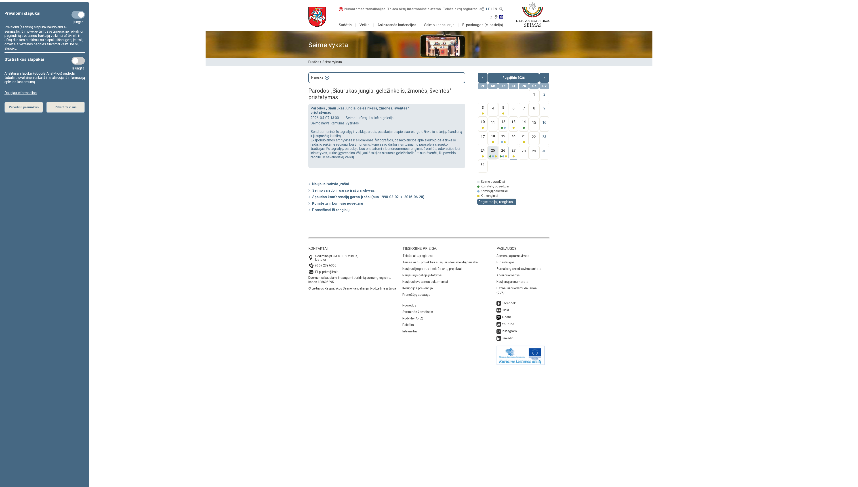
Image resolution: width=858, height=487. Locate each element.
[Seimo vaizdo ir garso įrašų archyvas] (309, 190)
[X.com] (498, 317)
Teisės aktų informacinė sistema (414, 9)
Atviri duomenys (508, 275)
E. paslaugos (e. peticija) (482, 25)
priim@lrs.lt (330, 272)
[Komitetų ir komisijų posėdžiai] (309, 203)
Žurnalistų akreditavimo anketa (518, 269)
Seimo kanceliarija (439, 25)
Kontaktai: (318, 248)
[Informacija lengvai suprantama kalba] (501, 17)
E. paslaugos (505, 262)
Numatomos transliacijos (364, 9)
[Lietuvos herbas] (317, 17)
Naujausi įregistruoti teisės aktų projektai (432, 269)
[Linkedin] (498, 338)
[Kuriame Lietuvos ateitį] (520, 364)
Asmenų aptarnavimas (512, 256)
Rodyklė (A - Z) (412, 318)
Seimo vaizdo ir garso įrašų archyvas (343, 190)
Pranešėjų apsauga (416, 294)
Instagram (509, 331)
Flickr (505, 310)
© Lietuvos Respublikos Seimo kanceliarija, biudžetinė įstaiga (352, 288)
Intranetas (410, 331)
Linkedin (507, 338)
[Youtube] (498, 324)
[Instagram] (498, 331)
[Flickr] (498, 310)
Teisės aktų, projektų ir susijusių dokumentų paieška (440, 262)
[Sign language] (496, 17)
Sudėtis (345, 25)
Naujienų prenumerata (512, 281)
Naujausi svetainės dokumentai (425, 281)
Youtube (508, 324)
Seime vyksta (332, 62)
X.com (506, 317)
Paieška (317, 77)
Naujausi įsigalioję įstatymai (422, 275)
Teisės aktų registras (460, 9)
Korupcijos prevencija (417, 288)
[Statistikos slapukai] (78, 61)
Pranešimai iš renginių (330, 210)
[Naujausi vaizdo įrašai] (309, 184)
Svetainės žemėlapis (417, 312)
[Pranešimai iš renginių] (309, 210)
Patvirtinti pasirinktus (24, 107)
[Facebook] (498, 303)
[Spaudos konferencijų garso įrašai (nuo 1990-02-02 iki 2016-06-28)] (309, 197)
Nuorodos (409, 305)
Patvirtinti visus (65, 107)
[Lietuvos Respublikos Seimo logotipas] (533, 14)
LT (488, 9)
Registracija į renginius (495, 202)
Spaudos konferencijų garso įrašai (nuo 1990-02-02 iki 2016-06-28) (368, 197)
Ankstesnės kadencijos (396, 25)
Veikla (365, 25)
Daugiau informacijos (20, 93)
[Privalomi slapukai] (78, 15)
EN (495, 9)
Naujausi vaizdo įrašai (330, 184)
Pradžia (313, 62)
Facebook (509, 303)
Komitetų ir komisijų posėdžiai (337, 203)
